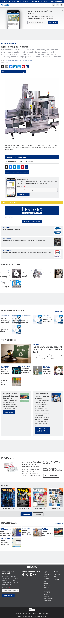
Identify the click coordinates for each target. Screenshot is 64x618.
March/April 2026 (39, 508)
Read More (9, 412)
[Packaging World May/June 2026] (24, 497)
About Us (18, 613)
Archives (38, 514)
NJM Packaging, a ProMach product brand (19, 60)
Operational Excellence (5, 367)
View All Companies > (32, 221)
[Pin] (23, 66)
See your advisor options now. (42, 430)
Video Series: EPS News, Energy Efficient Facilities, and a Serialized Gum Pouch (47, 371)
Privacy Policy (27, 613)
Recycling (36, 344)
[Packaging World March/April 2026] (40, 497)
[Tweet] (19, 66)
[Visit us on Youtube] (34, 574)
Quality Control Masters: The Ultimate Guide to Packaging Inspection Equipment (21, 321)
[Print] (2, 66)
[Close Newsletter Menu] (62, 11)
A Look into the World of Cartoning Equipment (47, 320)
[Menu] (61, 4)
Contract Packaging (44, 529)
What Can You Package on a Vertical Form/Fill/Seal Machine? (6, 321)
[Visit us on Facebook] (23, 574)
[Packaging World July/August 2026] (8, 497)
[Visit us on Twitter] (27, 574)
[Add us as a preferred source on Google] (27, 66)
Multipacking (5, 538)
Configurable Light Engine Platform (52, 463)
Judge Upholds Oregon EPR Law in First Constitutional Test (48, 349)
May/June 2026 (24, 508)
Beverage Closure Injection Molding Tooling (52, 469)
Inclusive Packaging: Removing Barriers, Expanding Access (26, 532)
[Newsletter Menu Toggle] (53, 4)
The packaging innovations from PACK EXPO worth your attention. (24, 240)
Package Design (4, 378)
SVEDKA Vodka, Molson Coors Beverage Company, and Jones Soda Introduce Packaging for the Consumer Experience (5, 383)
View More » (59, 311)
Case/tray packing (46, 270)
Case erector (48, 273)
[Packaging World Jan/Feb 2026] (56, 497)
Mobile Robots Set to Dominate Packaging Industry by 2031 (6, 371)
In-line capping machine (25, 275)
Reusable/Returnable (25, 366)
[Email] (6, 66)
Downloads (26, 528)
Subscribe (26, 514)
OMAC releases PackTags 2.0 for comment (5, 285)
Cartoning (46, 316)
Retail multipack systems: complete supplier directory (4, 542)
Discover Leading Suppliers (11, 229)
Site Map (45, 613)
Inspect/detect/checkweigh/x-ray (22, 316)
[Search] (57, 4)
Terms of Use (37, 613)
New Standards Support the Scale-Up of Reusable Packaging (24, 370)
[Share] (10, 66)
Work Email (21, 186)
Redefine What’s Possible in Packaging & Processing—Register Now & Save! (26, 252)
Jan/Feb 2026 (56, 508)
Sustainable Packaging (47, 367)
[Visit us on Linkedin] (31, 574)
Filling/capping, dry (9, 43)
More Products (51, 476)
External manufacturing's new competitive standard (47, 533)
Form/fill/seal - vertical (5, 316)
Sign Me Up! (53, 22)
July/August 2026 (8, 508)
